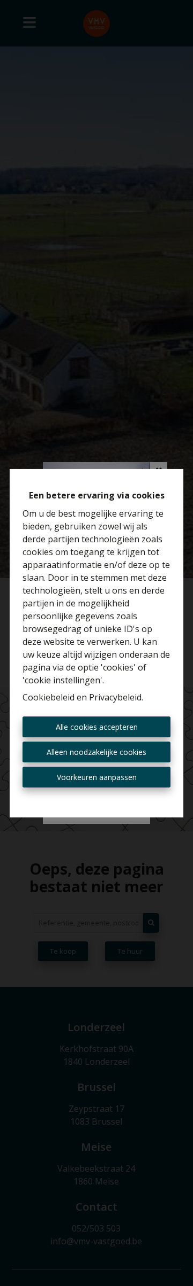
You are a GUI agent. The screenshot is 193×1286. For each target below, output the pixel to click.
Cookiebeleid (49, 697)
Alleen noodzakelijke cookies (96, 752)
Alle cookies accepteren (97, 727)
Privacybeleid (115, 697)
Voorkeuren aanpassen (97, 777)
